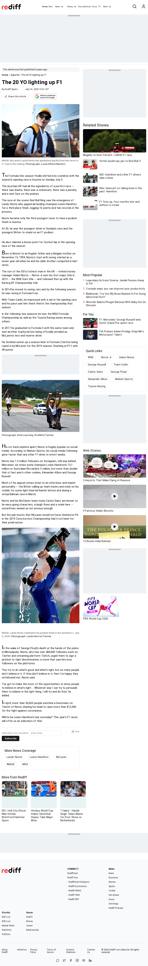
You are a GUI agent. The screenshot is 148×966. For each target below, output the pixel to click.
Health (29, 917)
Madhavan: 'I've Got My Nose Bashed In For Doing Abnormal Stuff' (116, 295)
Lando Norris (14, 757)
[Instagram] (77, 960)
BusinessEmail (84, 6)
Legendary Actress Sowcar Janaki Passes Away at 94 (115, 282)
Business (113, 877)
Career (29, 925)
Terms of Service (51, 951)
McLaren (61, 757)
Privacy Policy (33, 951)
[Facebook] (70, 960)
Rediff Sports (11, 89)
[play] (114, 466)
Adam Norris (126, 357)
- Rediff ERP (73, 899)
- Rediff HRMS (74, 890)
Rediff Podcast (116, 908)
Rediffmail (72, 873)
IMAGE (11, 764)
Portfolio (6, 934)
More (105, 6)
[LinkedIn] (90, 960)
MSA (25, 764)
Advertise (22, 949)
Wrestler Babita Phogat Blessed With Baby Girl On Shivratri (116, 303)
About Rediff (5, 951)
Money (70, 6)
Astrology (113, 903)
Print (77, 731)
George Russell (97, 364)
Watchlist (6, 930)
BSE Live (6, 917)
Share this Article (17, 96)
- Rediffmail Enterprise (78, 882)
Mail (51, 6)
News (57, 6)
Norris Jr (106, 357)
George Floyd (119, 371)
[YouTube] (83, 960)
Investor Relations (71, 951)
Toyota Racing (96, 386)
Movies (112, 882)
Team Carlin (121, 364)
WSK (90, 357)
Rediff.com (114, 949)
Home (45, 6)
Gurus (94, 6)
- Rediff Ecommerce (77, 886)
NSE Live (6, 921)
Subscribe (10, 738)
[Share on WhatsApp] (57, 960)
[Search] (134, 7)
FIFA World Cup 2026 (95, 618)
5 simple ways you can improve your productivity (115, 288)
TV (99, 6)
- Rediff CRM (73, 895)
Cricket (112, 890)
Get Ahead (114, 895)
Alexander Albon (98, 379)
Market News (8, 925)
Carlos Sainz (95, 371)
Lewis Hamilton (39, 757)
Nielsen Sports (124, 379)
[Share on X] (64, 960)
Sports (15, 75)
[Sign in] (143, 7)
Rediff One (72, 877)
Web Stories (92, 450)
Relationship (32, 930)
